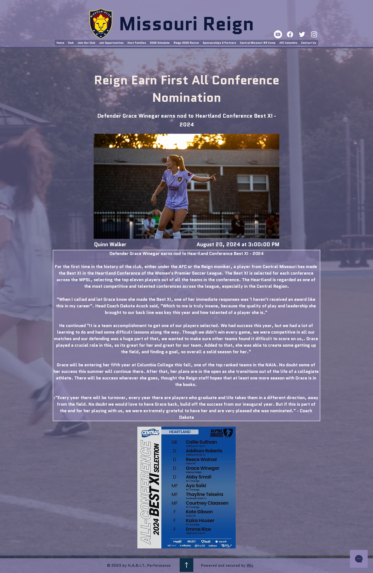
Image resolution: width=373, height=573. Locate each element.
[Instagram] (314, 34)
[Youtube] (278, 34)
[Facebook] (290, 34)
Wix (250, 565)
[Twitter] (302, 34)
